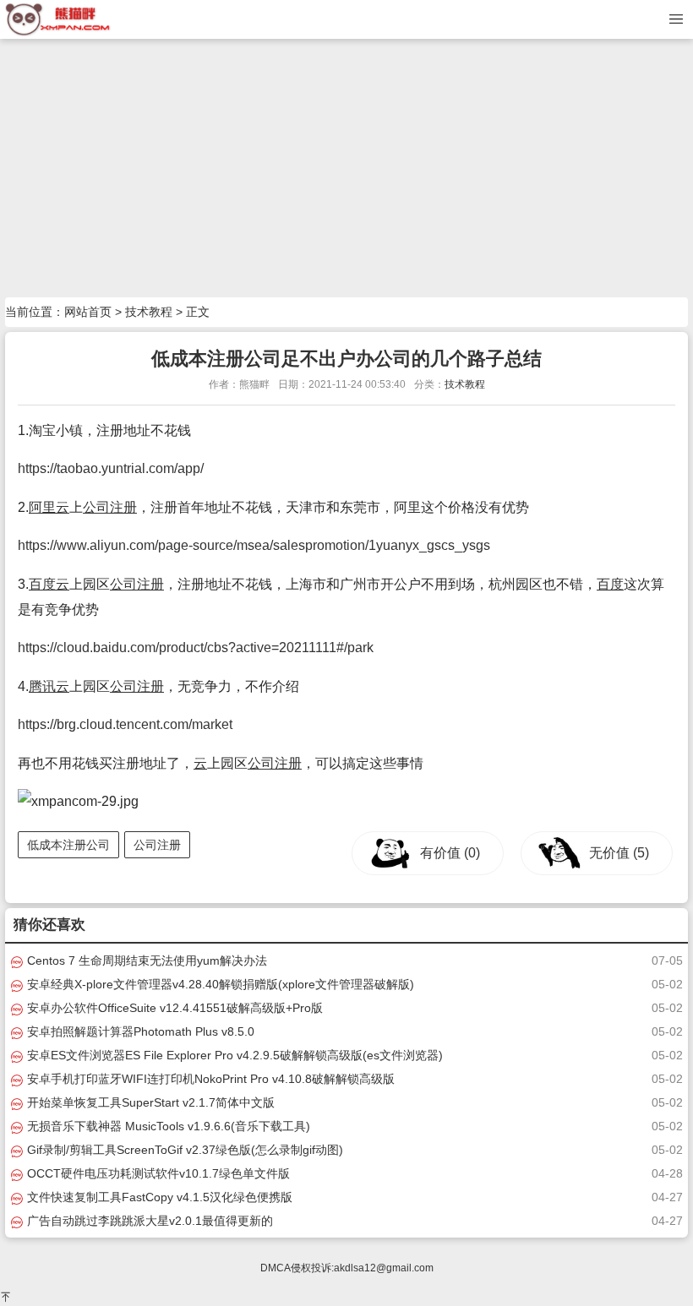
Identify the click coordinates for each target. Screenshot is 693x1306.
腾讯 (42, 686)
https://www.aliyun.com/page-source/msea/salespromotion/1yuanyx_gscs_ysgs (254, 545)
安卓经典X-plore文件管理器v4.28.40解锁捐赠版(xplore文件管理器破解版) (219, 984)
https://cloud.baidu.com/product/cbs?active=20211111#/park (196, 647)
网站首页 (88, 311)
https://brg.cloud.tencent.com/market (125, 724)
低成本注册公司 (68, 845)
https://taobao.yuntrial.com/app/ (111, 468)
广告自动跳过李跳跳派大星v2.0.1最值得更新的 (148, 1220)
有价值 (450, 853)
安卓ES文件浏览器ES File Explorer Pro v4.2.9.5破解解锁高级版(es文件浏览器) (233, 1055)
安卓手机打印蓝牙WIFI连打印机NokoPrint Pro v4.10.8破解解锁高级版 (209, 1079)
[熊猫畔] (58, 18)
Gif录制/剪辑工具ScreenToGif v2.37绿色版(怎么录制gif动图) (183, 1149)
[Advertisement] (346, 170)
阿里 (42, 507)
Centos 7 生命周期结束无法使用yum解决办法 (145, 960)
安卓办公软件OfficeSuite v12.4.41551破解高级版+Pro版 (173, 1008)
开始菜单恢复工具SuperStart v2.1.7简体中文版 (149, 1102)
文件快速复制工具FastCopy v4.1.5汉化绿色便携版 (158, 1197)
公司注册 (110, 507)
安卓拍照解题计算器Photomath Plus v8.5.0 (139, 1031)
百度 (42, 584)
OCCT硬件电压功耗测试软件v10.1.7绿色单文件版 (157, 1173)
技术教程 (148, 311)
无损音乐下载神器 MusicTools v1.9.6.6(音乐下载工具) (167, 1126)
